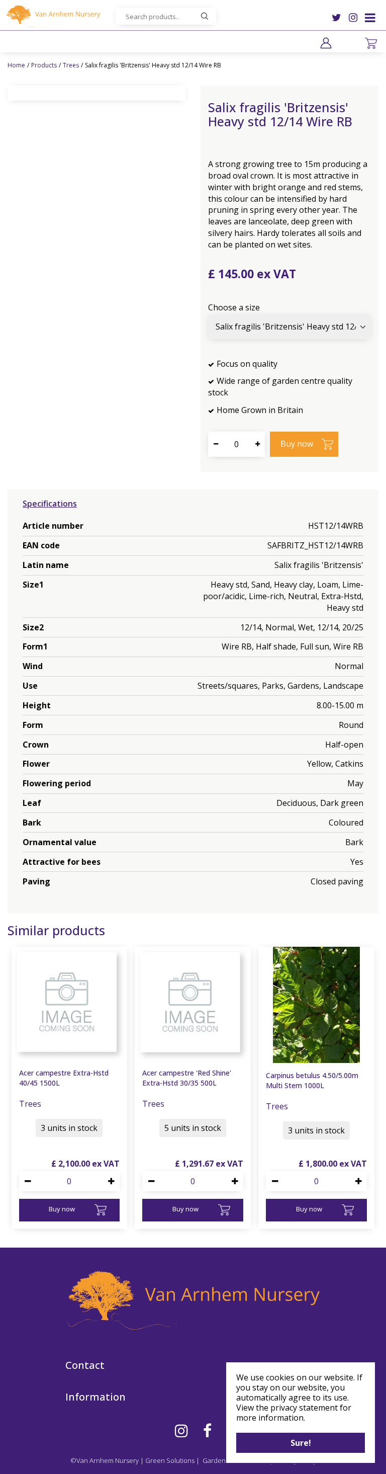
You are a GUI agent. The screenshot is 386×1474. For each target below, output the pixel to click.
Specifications (50, 503)
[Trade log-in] (325, 42)
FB (207, 1430)
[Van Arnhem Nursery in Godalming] (53, 16)
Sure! (301, 1442)
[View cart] (370, 43)
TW (336, 18)
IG (353, 18)
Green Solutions (170, 1460)
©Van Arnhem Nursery (104, 1460)
